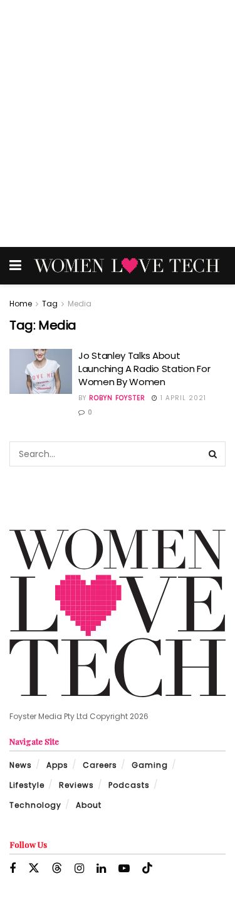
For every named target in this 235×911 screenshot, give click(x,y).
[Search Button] (213, 453)
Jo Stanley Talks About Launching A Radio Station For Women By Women (144, 368)
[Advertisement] (117, 123)
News (20, 765)
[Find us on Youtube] (124, 869)
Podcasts (129, 785)
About (89, 805)
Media (79, 303)
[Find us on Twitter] (33, 868)
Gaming (150, 765)
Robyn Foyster (117, 398)
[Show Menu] (15, 265)
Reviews (76, 785)
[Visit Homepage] (126, 266)
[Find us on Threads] (57, 868)
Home (20, 303)
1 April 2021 (182, 398)
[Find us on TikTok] (147, 868)
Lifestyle (26, 785)
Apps (57, 765)
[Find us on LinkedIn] (101, 869)
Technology (35, 805)
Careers (100, 765)
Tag (50, 303)
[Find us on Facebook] (12, 869)
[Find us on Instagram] (79, 869)
